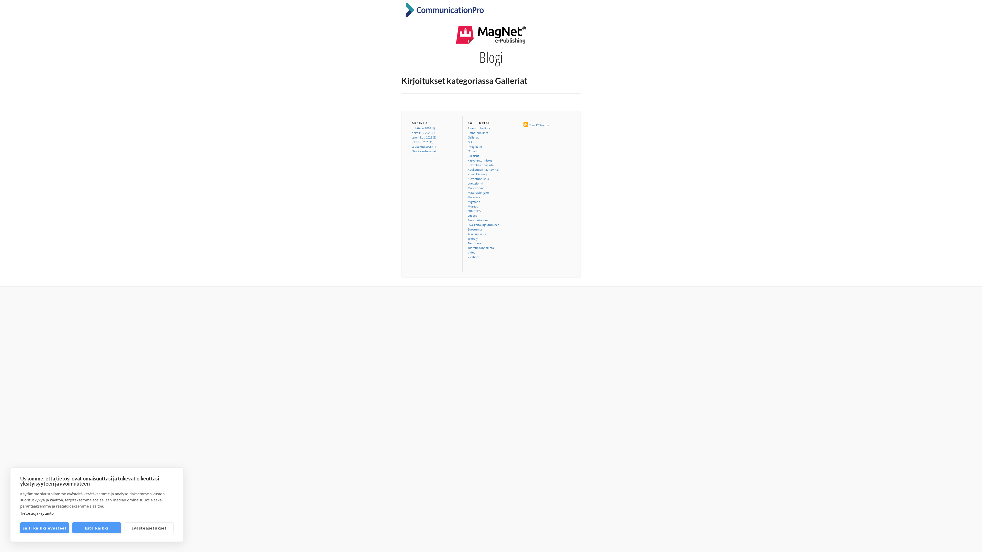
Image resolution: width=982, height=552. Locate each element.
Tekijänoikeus (477, 234)
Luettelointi (475, 183)
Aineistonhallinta (479, 128)
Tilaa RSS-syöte (539, 125)
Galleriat (473, 137)
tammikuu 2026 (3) (424, 137)
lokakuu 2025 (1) (422, 142)
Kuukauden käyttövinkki (484, 169)
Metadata (474, 197)
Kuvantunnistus (478, 179)
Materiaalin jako (478, 192)
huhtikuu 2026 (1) (423, 128)
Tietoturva (474, 243)
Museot (473, 206)
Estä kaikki (96, 528)
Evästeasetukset (149, 528)
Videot (472, 252)
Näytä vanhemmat (424, 151)
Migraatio (474, 202)
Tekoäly (473, 238)
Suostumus (475, 229)
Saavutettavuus (478, 220)
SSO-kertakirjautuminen (483, 225)
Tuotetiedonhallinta (481, 248)
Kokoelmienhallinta (481, 165)
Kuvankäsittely (477, 174)
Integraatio (475, 146)
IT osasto (473, 151)
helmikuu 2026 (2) (423, 133)
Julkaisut (473, 156)
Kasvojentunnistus (480, 160)
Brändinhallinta (478, 133)
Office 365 (474, 211)
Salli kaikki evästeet (45, 528)
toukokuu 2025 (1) (424, 146)
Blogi (491, 57)
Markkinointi (476, 188)
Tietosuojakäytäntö (37, 513)
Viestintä (473, 257)
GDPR (471, 142)
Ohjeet (472, 215)
